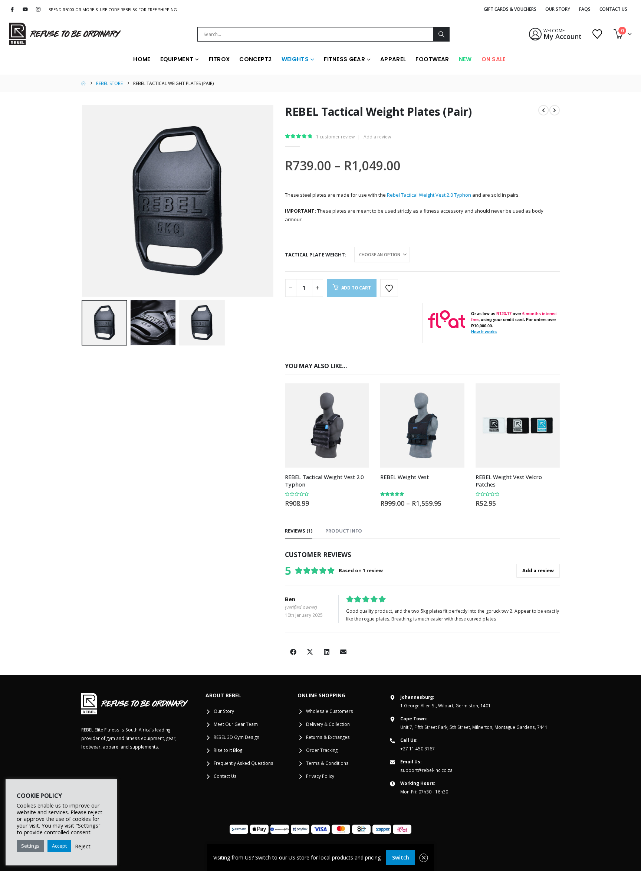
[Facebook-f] (12, 9)
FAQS (585, 9)
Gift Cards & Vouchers (510, 9)
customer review (335, 137)
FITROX (219, 59)
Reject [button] (83, 846)
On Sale (493, 59)
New (465, 59)
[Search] (441, 34)
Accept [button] (59, 845)
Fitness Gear (344, 59)
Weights (295, 59)
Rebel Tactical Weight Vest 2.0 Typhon (429, 194)
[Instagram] (38, 9)
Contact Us (613, 9)
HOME (141, 59)
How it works (484, 332)
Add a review (377, 137)
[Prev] (543, 110)
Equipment (177, 59)
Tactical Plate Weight (315, 254)
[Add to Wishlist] (389, 288)
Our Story (557, 9)
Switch (400, 857)
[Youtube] (25, 9)
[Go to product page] (327, 425)
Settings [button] (30, 845)
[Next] (554, 110)
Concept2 (255, 59)
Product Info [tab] (343, 530)
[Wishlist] (597, 34)
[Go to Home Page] (83, 83)
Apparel (393, 59)
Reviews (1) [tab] (298, 530)
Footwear (432, 59)
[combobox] (315, 34)
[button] (83, 201)
